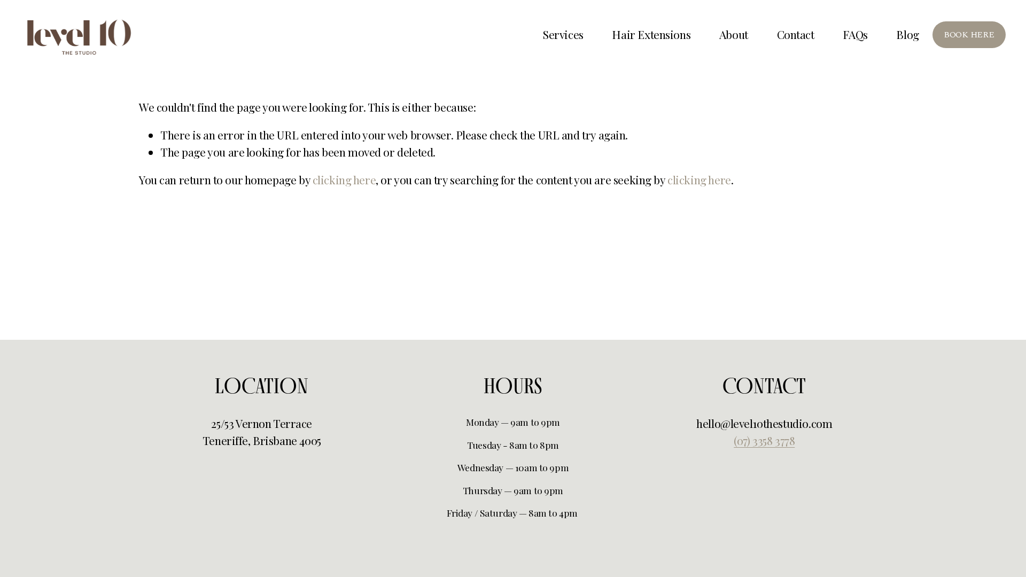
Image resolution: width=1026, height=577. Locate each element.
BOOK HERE (969, 34)
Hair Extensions (651, 34)
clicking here (344, 179)
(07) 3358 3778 (764, 440)
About (733, 34)
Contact (795, 34)
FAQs (855, 34)
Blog (907, 34)
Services (563, 34)
